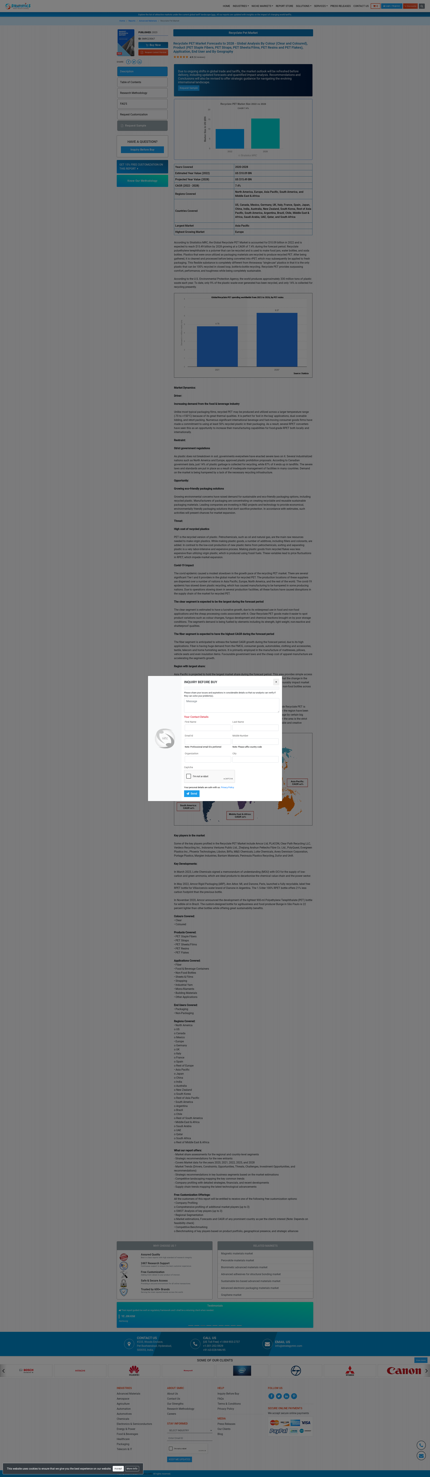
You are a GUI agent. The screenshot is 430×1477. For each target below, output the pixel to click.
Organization (191, 753)
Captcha (188, 767)
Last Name (238, 722)
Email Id (189, 735)
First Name (190, 722)
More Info (132, 1468)
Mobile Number (240, 735)
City (234, 753)
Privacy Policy (227, 787)
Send (194, 793)
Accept (118, 1468)
